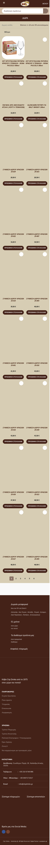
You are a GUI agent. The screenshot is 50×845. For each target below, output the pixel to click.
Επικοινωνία (6, 708)
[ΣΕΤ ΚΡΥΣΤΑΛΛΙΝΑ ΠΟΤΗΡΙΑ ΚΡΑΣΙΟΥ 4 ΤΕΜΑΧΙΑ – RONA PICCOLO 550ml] (13, 47)
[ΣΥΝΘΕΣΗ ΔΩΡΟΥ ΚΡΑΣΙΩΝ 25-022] (13, 197)
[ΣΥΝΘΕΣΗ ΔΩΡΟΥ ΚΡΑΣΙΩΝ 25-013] (36, 455)
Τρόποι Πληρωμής (9, 730)
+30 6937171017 (26, 778)
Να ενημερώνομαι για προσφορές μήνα (16, 750)
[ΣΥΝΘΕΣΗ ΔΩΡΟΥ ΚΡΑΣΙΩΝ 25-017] (13, 520)
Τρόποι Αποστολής (9, 734)
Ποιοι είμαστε (7, 700)
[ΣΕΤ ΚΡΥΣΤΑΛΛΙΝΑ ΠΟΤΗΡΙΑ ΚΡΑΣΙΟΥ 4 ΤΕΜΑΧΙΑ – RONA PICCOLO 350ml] (36, 47)
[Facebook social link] (3, 832)
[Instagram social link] (8, 832)
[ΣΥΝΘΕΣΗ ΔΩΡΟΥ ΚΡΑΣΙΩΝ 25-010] (36, 326)
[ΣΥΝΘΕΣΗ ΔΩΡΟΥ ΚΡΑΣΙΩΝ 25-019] (13, 262)
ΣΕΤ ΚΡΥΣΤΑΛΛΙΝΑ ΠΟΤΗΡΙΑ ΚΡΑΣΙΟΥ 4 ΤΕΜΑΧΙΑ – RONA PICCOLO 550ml (13, 63)
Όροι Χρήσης (7, 742)
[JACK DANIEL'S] (36, 589)
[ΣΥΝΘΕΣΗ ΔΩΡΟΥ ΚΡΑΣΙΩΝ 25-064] (36, 262)
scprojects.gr (43, 841)
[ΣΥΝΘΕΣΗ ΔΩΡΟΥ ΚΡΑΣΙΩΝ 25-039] (36, 391)
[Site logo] (25, 3)
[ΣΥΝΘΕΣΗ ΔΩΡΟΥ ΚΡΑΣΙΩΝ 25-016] (13, 391)
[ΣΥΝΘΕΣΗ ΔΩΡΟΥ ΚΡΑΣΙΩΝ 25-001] (13, 326)
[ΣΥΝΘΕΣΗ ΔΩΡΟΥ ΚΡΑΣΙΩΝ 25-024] (13, 133)
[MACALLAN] (13, 589)
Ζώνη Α (5, 746)
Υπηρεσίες (6, 704)
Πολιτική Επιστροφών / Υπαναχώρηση (16, 738)
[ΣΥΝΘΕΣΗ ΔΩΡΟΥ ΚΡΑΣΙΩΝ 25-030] (13, 455)
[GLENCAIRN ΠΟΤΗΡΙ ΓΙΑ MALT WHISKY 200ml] (36, 91)
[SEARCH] (45, 10)
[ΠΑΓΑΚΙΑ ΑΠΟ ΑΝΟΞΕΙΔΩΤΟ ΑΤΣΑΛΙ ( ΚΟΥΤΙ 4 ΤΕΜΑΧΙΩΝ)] (13, 91)
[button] (13, 77)
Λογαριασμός (7, 712)
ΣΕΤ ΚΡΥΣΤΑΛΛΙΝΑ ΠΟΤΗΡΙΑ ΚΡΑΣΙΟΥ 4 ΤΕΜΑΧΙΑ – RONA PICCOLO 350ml (37, 63)
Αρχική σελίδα (7, 25)
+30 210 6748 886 (26, 772)
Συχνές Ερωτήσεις (9, 696)
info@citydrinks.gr (26, 784)
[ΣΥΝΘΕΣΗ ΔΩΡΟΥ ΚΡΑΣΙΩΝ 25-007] (36, 197)
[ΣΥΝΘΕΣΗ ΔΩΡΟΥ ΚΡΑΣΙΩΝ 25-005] (36, 520)
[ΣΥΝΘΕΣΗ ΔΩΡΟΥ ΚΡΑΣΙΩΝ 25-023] (36, 133)
